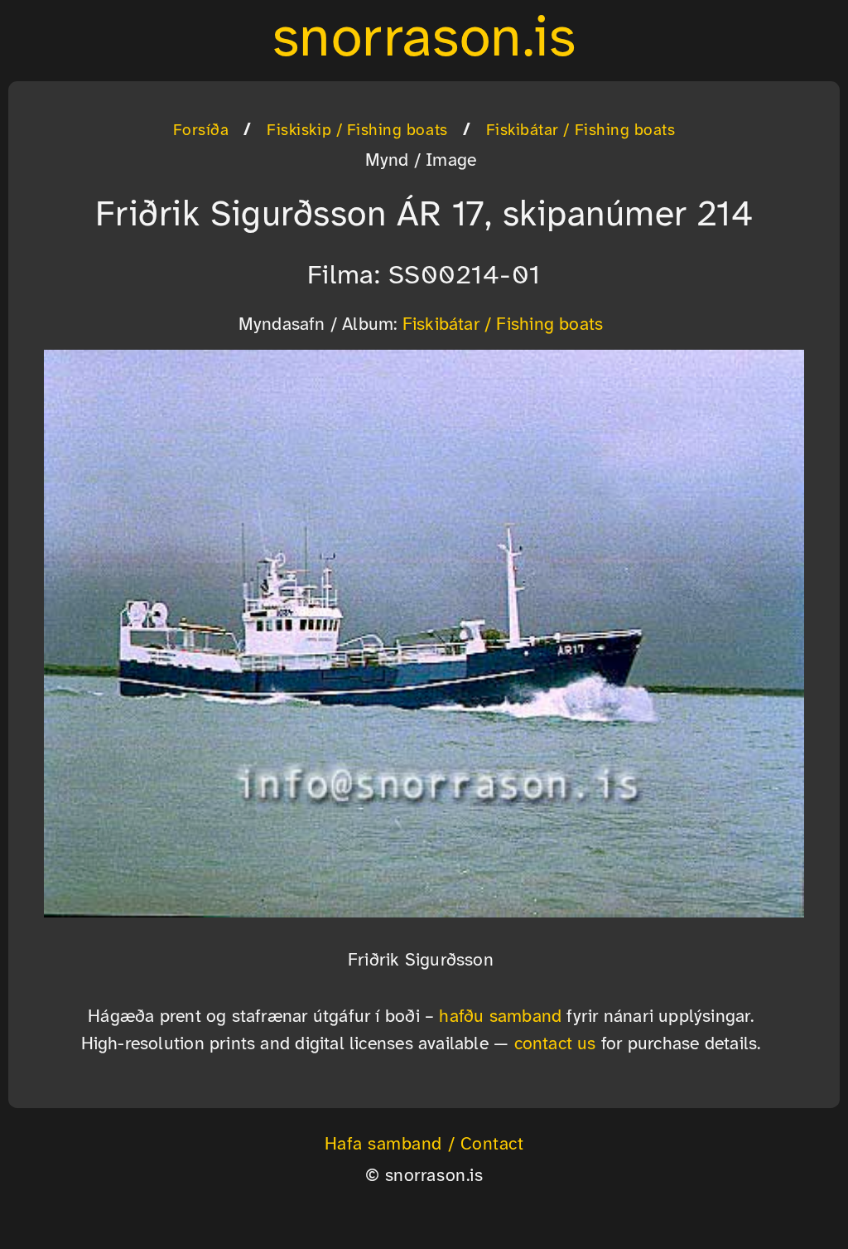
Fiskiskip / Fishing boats (357, 131)
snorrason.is (424, 40)
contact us (555, 1044)
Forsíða (201, 131)
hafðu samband (500, 1017)
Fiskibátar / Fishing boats (581, 131)
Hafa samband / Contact (424, 1144)
